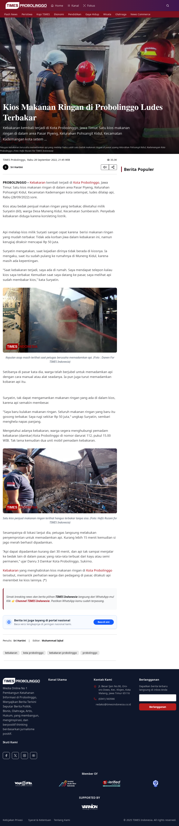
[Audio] (105, 167)
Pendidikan (74, 14)
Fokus (91, 6)
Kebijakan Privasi (13, 820)
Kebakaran (37, 182)
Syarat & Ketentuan (39, 820)
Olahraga (120, 14)
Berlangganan (157, 706)
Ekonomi (59, 14)
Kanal (75, 6)
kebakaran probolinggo (63, 652)
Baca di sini (104, 622)
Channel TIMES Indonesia (33, 601)
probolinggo (90, 652)
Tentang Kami (62, 820)
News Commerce (140, 14)
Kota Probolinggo (86, 182)
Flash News (10, 14)
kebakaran (11, 652)
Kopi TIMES (43, 14)
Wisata (107, 14)
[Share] (113, 167)
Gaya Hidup (92, 14)
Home (59, 6)
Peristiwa (27, 14)
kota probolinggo (33, 652)
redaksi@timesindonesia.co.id (113, 704)
